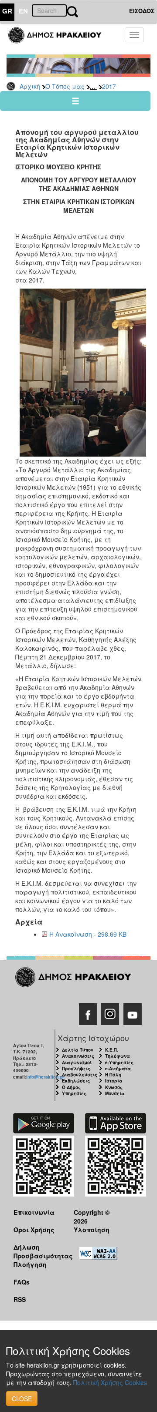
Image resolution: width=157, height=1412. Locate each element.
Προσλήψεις (76, 1069)
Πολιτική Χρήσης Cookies (110, 1382)
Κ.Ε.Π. (111, 1050)
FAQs (22, 1282)
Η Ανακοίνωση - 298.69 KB (87, 934)
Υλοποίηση (91, 1229)
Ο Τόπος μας (65, 86)
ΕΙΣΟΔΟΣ (141, 11)
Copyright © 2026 (91, 1216)
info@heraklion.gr (45, 1077)
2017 (109, 86)
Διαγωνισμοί (77, 1062)
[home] (60, 39)
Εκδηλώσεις (76, 1081)
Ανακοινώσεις (78, 1056)
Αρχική (30, 86)
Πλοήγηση (30, 1264)
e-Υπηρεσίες (119, 1062)
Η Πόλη (113, 1075)
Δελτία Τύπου (77, 1050)
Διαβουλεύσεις (79, 1075)
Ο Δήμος (71, 1087)
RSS (20, 1299)
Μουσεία (115, 1093)
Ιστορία (114, 1081)
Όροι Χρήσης (34, 1229)
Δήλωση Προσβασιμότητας (37, 1251)
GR (7, 11)
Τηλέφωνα (117, 1056)
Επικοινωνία (34, 1212)
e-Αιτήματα (118, 1069)
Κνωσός (114, 1087)
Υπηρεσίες (74, 1093)
